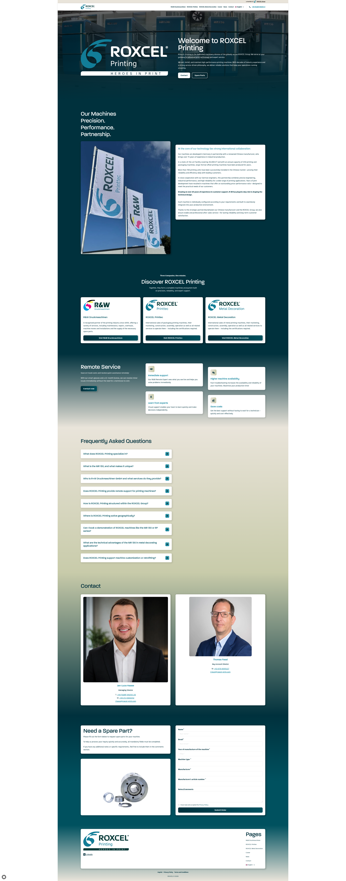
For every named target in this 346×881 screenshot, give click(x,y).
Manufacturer (184, 769)
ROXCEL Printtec (192, 7)
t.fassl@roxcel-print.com (220, 672)
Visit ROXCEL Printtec (173, 338)
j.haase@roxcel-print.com (125, 701)
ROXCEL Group (261, 1)
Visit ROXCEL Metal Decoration (235, 338)
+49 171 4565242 (126, 698)
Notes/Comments (185, 789)
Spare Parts (200, 75)
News (225, 7)
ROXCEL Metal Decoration (207, 7)
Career (220, 7)
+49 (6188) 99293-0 (258, 7)
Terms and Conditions (181, 872)
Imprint (160, 872)
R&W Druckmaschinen (178, 7)
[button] (126, 453)
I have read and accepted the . (194, 805)
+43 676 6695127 (221, 669)
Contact (231, 7)
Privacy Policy (203, 805)
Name (180, 729)
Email (180, 739)
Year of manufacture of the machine (193, 749)
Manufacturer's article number (191, 779)
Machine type (184, 759)
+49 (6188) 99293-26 (126, 695)
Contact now (88, 389)
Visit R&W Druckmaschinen (111, 338)
